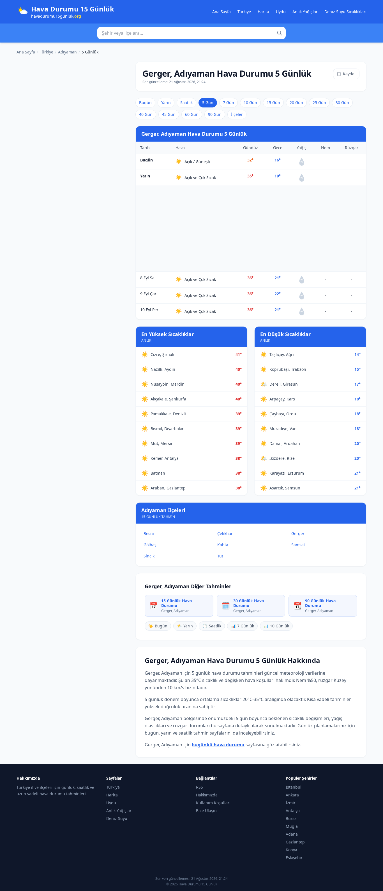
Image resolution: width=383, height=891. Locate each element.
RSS (199, 787)
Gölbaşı (151, 544)
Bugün (145, 102)
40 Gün (146, 114)
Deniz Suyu (116, 818)
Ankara (292, 795)
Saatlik (186, 102)
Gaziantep (295, 842)
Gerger (297, 533)
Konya (291, 849)
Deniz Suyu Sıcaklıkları (345, 11)
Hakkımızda (207, 795)
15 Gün (273, 102)
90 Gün (215, 114)
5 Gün (207, 102)
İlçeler (237, 114)
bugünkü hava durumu (218, 745)
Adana (292, 834)
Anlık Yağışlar (305, 11)
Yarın (166, 102)
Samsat (298, 544)
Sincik (149, 556)
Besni (149, 533)
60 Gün (192, 114)
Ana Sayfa (221, 11)
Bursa (291, 818)
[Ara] (279, 33)
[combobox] (191, 33)
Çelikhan (225, 533)
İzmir (291, 802)
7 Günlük (242, 626)
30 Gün (342, 102)
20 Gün (296, 102)
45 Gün (169, 114)
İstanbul (293, 787)
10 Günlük (276, 626)
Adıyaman (67, 52)
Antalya (293, 810)
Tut (220, 556)
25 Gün (319, 102)
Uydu (281, 11)
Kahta (222, 544)
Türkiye (244, 11)
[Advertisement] (251, 228)
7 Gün (228, 102)
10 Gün (250, 102)
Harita (263, 11)
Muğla (292, 826)
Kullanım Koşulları (213, 802)
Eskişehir (294, 857)
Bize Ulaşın (206, 810)
